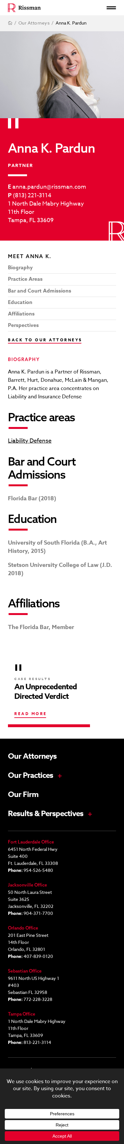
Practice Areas (25, 279)
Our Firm (23, 794)
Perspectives (23, 325)
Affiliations (21, 314)
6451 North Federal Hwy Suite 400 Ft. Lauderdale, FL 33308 (33, 856)
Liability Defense (30, 441)
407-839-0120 (38, 956)
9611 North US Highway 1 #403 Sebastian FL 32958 (33, 985)
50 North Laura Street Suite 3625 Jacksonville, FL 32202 (30, 899)
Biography (20, 268)
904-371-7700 (38, 913)
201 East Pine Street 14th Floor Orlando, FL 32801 (28, 942)
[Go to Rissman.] (10, 23)
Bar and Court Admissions (39, 291)
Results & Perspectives (45, 813)
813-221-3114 (37, 1042)
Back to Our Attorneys (45, 340)
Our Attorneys (32, 756)
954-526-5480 (38, 870)
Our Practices (30, 775)
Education (20, 302)
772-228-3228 (38, 999)
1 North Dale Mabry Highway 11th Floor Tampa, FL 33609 (46, 212)
